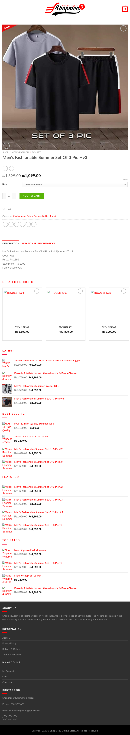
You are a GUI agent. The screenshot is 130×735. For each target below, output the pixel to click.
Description (10, 243)
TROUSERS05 (109, 327)
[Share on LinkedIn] (33, 224)
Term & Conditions (11, 654)
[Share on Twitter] (16, 224)
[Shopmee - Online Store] (65, 9)
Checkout (7, 682)
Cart (4, 676)
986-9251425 (17, 704)
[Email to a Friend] (22, 224)
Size (4, 184)
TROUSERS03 (22, 327)
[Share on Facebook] (11, 224)
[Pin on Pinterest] (28, 224)
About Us (7, 638)
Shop (5, 152)
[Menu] (4, 9)
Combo (16, 216)
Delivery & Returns (11, 649)
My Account (8, 671)
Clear (125, 180)
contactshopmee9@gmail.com (24, 710)
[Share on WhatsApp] (5, 224)
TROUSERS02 (65, 327)
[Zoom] (6, 146)
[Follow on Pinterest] (15, 717)
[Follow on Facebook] (5, 717)
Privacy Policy (9, 643)
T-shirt (36, 152)
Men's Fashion (20, 152)
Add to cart (32, 196)
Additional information (38, 243)
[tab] (10, 243)
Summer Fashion (41, 216)
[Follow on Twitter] (10, 717)
